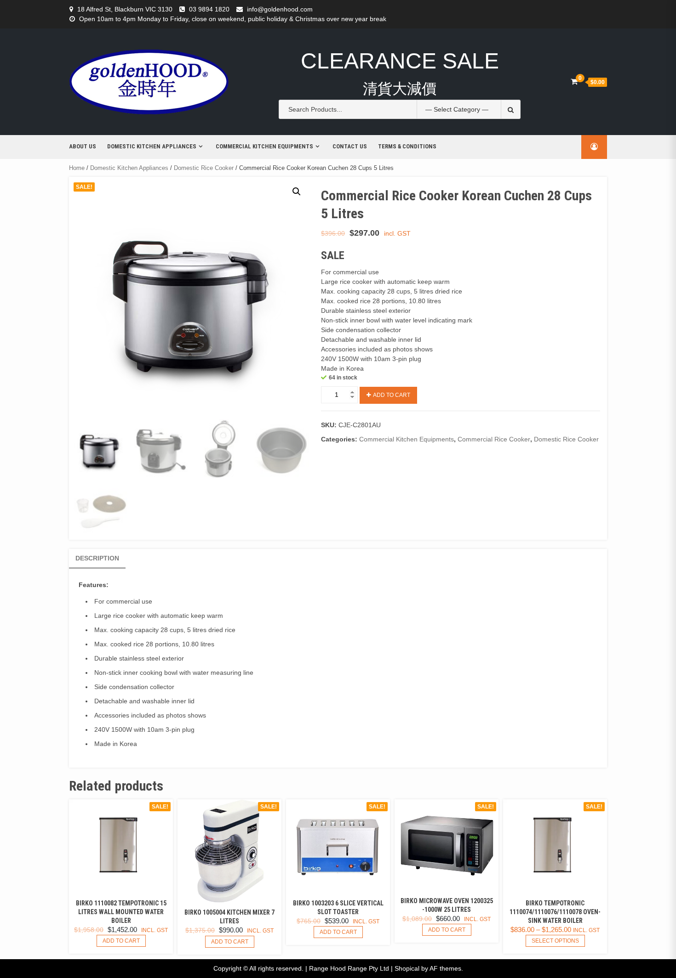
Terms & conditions (407, 146)
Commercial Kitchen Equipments (264, 146)
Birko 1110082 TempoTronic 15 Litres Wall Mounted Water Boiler (121, 911)
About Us (82, 146)
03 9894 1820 (209, 9)
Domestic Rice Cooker (204, 167)
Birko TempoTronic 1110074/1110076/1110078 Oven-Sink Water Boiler (555, 911)
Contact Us (349, 146)
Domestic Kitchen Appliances (151, 146)
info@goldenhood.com (280, 9)
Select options (555, 941)
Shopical (407, 968)
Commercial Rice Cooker (494, 439)
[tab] (97, 558)
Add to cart (391, 395)
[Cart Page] (574, 81)
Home (77, 167)
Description (97, 558)
